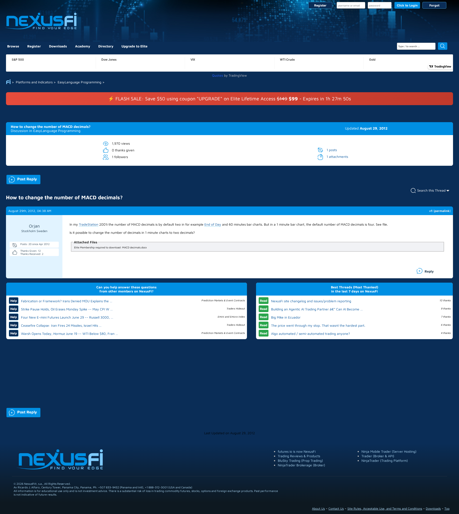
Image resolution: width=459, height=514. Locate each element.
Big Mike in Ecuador (286, 317)
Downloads (58, 46)
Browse (13, 46)
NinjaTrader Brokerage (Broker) (301, 465)
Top (446, 508)
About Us (318, 508)
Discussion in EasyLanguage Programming (46, 131)
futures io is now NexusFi (297, 451)
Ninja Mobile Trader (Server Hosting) (388, 451)
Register (320, 5)
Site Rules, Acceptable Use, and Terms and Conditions (384, 508)
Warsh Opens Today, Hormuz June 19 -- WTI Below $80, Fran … (69, 333)
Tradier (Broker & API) (377, 456)
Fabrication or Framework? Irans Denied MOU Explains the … (66, 301)
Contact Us (336, 508)
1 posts (332, 150)
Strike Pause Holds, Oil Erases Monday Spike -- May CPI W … (67, 309)
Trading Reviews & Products (299, 456)
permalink (442, 211)
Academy (82, 46)
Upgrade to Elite (134, 46)
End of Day (212, 224)
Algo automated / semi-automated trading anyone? (310, 333)
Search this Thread (431, 190)
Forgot (434, 5)
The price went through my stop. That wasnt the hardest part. (318, 325)
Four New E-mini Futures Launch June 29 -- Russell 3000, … (67, 317)
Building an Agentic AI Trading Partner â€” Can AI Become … (317, 309)
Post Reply (21, 178)
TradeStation (88, 224)
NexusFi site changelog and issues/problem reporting (311, 301)
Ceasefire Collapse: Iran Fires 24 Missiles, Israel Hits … (61, 325)
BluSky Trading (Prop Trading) (300, 460)
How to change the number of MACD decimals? (51, 127)
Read (263, 301)
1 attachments (337, 156)
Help (13, 301)
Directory (105, 46)
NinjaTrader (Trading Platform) (384, 460)
